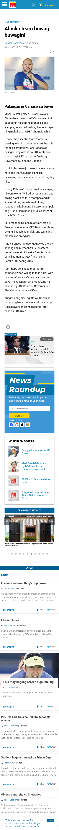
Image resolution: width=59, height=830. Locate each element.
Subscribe (50, 5)
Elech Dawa (8, 588)
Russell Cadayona (14, 43)
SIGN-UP (19, 415)
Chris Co (9, 687)
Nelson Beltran (9, 625)
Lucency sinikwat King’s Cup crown (24, 583)
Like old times (10, 620)
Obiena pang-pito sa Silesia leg (21, 794)
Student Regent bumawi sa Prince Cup (26, 757)
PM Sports (13, 22)
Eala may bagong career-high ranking (28, 682)
